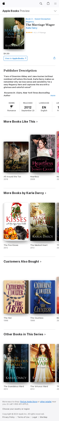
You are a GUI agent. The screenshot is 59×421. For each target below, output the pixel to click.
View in (14, 58)
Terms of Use (23, 417)
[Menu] (55, 3)
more (53, 95)
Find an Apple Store (28, 402)
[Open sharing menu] (54, 58)
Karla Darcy (31, 28)
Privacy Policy (8, 417)
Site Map (43, 417)
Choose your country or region (16, 409)
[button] (40, 3)
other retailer (46, 402)
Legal (34, 417)
